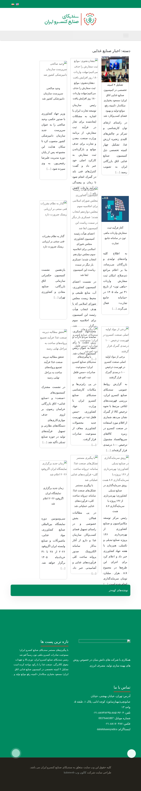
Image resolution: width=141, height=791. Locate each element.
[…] (117, 172)
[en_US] (17, 3)
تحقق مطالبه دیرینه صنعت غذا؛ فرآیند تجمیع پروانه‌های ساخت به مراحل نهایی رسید (53, 367)
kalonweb (69, 772)
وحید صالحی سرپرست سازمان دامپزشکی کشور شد (53, 93)
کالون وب (80, 772)
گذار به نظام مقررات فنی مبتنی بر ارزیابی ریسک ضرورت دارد (53, 241)
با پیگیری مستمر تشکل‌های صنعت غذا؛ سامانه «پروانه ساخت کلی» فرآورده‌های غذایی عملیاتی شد (84, 495)
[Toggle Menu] (126, 35)
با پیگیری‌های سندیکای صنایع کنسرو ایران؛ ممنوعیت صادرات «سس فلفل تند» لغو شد (84, 367)
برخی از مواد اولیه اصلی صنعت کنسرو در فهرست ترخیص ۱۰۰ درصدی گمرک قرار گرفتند (115, 367)
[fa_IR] (13, 3)
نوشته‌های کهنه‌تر (118, 590)
